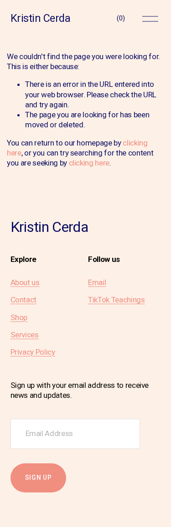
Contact (23, 299)
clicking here (89, 162)
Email (97, 282)
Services (24, 334)
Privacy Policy (32, 351)
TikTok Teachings (116, 299)
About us (25, 282)
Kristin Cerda (40, 18)
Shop (19, 317)
